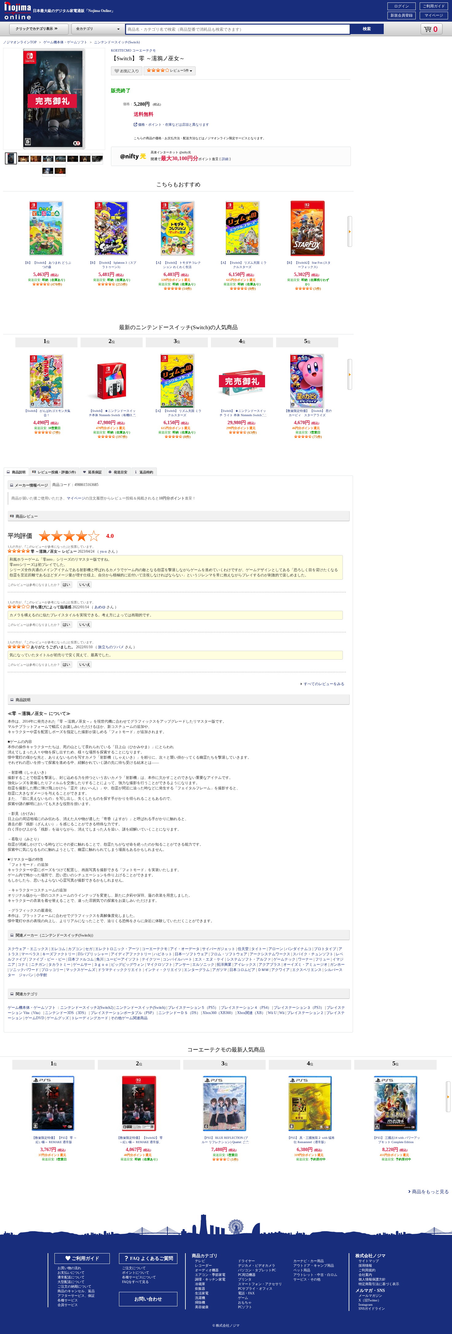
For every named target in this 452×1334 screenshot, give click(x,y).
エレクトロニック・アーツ (117, 949)
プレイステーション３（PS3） (299, 1007)
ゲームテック (284, 959)
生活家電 (201, 1293)
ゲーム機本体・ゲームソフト (65, 42)
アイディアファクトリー (131, 954)
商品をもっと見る (430, 1191)
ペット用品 (301, 1270)
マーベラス (30, 954)
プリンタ (245, 1279)
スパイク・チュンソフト (313, 954)
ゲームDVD (34, 1018)
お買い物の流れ (69, 1268)
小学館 (41, 975)
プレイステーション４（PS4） (246, 1007)
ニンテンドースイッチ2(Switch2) (86, 1007)
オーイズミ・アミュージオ (305, 964)
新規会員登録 (402, 15)
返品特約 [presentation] (146, 472)
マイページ (434, 15)
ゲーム (243, 1298)
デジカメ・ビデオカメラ (256, 1265)
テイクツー (151, 959)
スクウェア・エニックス (28, 949)
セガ (89, 949)
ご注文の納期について (74, 1286)
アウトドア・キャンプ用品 (313, 1265)
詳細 (225, 159)
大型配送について (71, 1282)
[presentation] (15, 471)
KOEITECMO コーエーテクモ (133, 50)
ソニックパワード (24, 970)
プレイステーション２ (305, 1013)
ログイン (401, 6)
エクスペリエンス (307, 970)
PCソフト (245, 1307)
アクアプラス (270, 964)
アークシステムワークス (270, 954)
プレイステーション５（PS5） (193, 1007)
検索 (367, 28)
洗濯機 (200, 1298)
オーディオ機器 (207, 1270)
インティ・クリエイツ (163, 970)
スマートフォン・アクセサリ (260, 1284)
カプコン (75, 949)
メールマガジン (370, 1295)
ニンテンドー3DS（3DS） (66, 1013)
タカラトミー (59, 964)
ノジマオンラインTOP (20, 42)
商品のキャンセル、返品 (76, 1291)
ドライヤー (246, 1261)
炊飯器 (200, 1288)
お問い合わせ (148, 1299)
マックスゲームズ (80, 970)
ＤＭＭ (263, 970)
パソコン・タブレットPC (257, 1270)
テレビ (200, 1261)
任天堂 (243, 949)
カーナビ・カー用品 (308, 1261)
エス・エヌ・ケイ (209, 959)
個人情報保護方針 (372, 1279)
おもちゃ (245, 1302)
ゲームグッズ (58, 1018)
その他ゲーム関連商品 (129, 1018)
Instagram (366, 1304)
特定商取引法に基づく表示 (379, 1284)
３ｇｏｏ (101, 964)
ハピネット (163, 954)
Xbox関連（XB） (251, 1013)
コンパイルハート (177, 959)
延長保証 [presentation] (95, 472)
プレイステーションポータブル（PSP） (123, 1013)
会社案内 (365, 1275)
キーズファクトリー (58, 954)
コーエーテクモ (155, 949)
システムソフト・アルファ (249, 959)
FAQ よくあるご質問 (151, 1258)
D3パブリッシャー (93, 954)
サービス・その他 (306, 1279)
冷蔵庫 (200, 1284)
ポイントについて (135, 1272)
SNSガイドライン (372, 1308)
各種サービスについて (139, 1277)
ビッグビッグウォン (127, 964)
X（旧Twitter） (370, 1300)
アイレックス (245, 964)
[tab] (16, 472)
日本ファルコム (81, 959)
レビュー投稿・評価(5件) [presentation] (57, 472)
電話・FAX (246, 1293)
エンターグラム (197, 970)
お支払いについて (71, 1272)
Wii (281, 1013)
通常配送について (71, 1277)
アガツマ (219, 970)
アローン (275, 949)
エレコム (58, 949)
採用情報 (365, 1265)
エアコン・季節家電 (210, 1275)
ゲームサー (82, 964)
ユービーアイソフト (122, 959)
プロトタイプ (325, 949)
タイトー (258, 949)
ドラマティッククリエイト (120, 970)
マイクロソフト (159, 964)
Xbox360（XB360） (219, 1013)
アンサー (182, 964)
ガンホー (337, 964)
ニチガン (38, 964)
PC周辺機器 (247, 1275)
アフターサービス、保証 (76, 1295)
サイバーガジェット (218, 949)
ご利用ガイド (434, 6)
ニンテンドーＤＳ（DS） (179, 1013)
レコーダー (203, 1265)
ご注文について (134, 1268)
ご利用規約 (367, 1270)
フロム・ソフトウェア (228, 954)
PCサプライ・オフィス (255, 1288)
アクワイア (280, 970)
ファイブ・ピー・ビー (47, 959)
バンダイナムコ (298, 949)
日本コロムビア (242, 970)
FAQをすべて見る (135, 1282)
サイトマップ (369, 1261)
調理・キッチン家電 (210, 1279)
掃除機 (200, 1302)
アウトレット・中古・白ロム (315, 1275)
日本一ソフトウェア (191, 954)
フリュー (322, 959)
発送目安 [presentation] (120, 472)
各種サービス (67, 1300)
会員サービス (67, 1305)
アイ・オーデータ (185, 949)
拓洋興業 (224, 964)
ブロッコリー (52, 970)
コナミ (23, 964)
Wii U (272, 1013)
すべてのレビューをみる (324, 684)
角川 (100, 959)
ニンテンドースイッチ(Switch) (117, 42)
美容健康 (201, 1307)
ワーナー (305, 959)
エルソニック (203, 964)
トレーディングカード (89, 1018)
